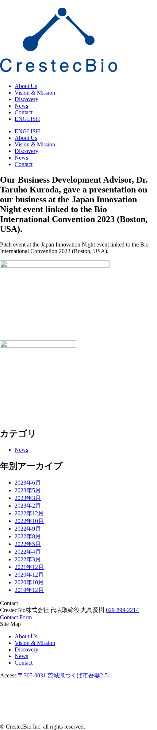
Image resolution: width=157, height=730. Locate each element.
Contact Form (16, 617)
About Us (26, 86)
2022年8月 (28, 536)
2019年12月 (29, 590)
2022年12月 (29, 513)
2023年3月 (28, 498)
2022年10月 (29, 521)
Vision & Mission (35, 92)
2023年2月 (28, 505)
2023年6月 (28, 482)
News (21, 106)
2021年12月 (29, 567)
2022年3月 (28, 559)
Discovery (26, 99)
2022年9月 (28, 528)
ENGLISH (27, 119)
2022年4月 (28, 552)
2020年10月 (29, 582)
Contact (23, 112)
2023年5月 (28, 490)
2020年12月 (29, 575)
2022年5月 (28, 544)
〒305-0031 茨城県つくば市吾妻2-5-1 (65, 675)
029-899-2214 (122, 610)
